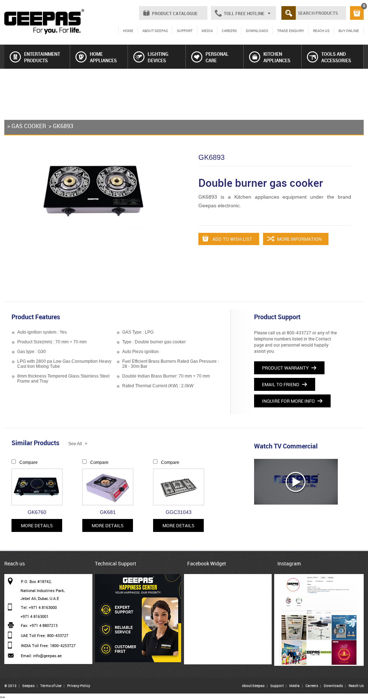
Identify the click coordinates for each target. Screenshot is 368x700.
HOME (128, 30)
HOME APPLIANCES (103, 57)
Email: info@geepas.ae (41, 655)
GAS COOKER (29, 126)
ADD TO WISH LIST (231, 239)
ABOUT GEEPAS (155, 30)
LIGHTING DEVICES (158, 57)
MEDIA (207, 30)
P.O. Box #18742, (36, 581)
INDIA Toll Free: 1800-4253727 (48, 645)
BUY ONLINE (349, 30)
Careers (311, 685)
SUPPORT (185, 30)
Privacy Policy (78, 685)
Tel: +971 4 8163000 (39, 607)
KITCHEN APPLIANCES (276, 57)
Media (294, 685)
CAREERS (229, 30)
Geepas (28, 685)
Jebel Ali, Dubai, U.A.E (39, 598)
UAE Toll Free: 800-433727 (44, 635)
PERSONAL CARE (217, 57)
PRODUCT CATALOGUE (175, 13)
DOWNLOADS (257, 30)
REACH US (321, 30)
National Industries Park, (42, 590)
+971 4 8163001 (34, 616)
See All (77, 443)
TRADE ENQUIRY (290, 30)
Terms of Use (50, 685)
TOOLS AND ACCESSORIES (336, 57)
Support (277, 685)
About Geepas (253, 685)
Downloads (333, 685)
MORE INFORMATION (299, 239)
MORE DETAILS (37, 525)
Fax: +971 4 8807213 (39, 625)
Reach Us (356, 685)
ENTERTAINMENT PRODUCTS (42, 57)
